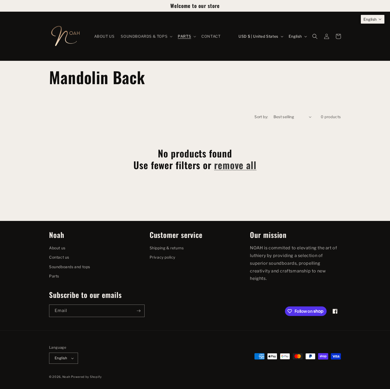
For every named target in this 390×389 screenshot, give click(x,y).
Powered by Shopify (86, 377)
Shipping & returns (167, 248)
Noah (66, 377)
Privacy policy (162, 257)
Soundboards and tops (69, 266)
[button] (146, 36)
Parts (54, 276)
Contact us (59, 257)
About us (57, 248)
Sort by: (261, 116)
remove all (235, 164)
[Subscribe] (138, 311)
